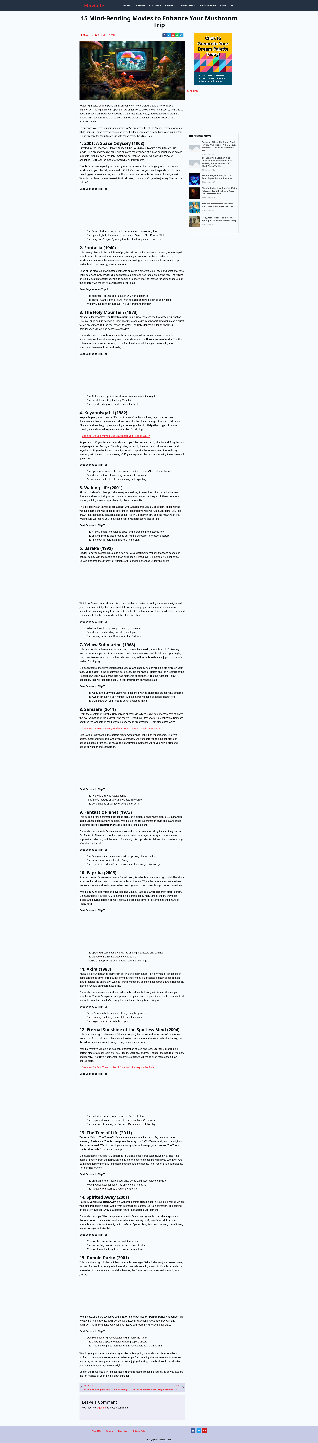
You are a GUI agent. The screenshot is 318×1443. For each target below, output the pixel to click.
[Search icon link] (232, 5)
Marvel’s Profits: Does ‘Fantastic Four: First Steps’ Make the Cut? (217, 205)
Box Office (155, 5)
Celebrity (171, 5)
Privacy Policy (140, 1431)
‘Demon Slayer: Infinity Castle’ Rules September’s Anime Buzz (217, 177)
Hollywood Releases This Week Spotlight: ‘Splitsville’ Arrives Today (219, 219)
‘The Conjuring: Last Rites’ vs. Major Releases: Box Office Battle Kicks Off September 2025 (219, 191)
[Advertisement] (132, 210)
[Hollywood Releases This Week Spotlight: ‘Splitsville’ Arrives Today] (194, 221)
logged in (101, 1407)
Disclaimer (123, 1431)
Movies (126, 5)
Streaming (187, 5)
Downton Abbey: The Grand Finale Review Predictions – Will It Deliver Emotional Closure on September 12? (219, 146)
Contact (109, 1431)
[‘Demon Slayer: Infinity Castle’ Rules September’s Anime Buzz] (194, 178)
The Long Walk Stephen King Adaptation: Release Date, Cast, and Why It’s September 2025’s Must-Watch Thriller (217, 161)
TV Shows (139, 5)
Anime (223, 5)
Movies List (88, 35)
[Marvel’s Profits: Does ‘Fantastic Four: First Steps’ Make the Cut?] (194, 207)
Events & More (207, 5)
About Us (96, 1431)
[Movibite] (94, 5)
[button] (164, 35)
